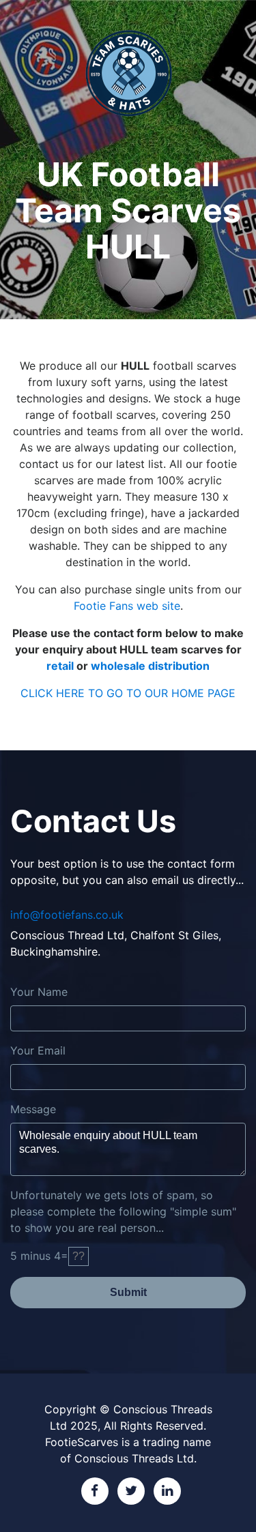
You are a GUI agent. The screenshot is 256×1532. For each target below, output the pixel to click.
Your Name (39, 992)
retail (60, 666)
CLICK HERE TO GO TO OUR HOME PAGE (128, 693)
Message (33, 1109)
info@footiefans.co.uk (67, 915)
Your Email (38, 1050)
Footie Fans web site (127, 606)
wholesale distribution (150, 666)
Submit (128, 1292)
